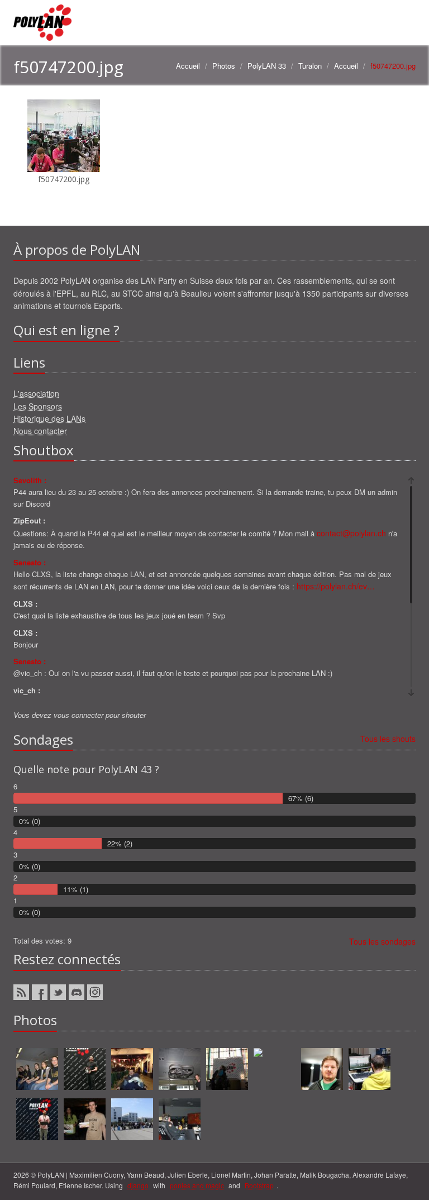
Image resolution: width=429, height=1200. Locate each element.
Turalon (310, 65)
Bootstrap (259, 1185)
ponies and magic (197, 1185)
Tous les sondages (382, 941)
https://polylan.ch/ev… (336, 586)
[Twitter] (58, 992)
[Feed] (21, 992)
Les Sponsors (37, 406)
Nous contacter (40, 430)
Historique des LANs (49, 418)
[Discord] (76, 992)
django (138, 1185)
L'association (36, 393)
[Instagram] (95, 992)
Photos (223, 65)
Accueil (188, 65)
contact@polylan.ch (351, 533)
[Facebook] (39, 992)
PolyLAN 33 (266, 65)
